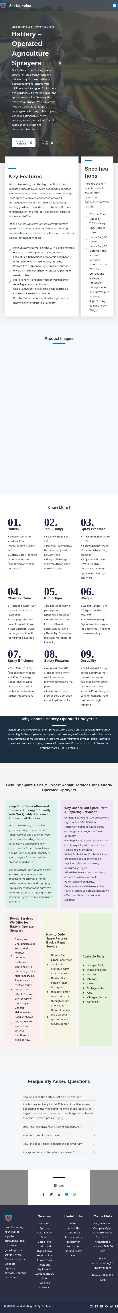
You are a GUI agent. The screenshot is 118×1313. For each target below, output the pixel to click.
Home (73, 1223)
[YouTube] (91, 1306)
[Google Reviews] (106, 1306)
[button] (23, 142)
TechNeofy (48, 1306)
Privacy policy (73, 1237)
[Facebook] (96, 1306)
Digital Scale (44, 1251)
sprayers (26, 228)
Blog (73, 1255)
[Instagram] (101, 1306)
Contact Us (73, 1232)
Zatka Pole (44, 1242)
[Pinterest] (116, 1306)
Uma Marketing (20, 5)
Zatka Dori (44, 1246)
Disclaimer (73, 1242)
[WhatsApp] (111, 1306)
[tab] (59, 1108)
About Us (73, 1228)
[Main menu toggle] (114, 5)
